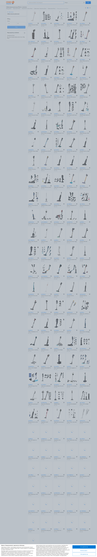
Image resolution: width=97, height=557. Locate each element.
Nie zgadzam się (84, 554)
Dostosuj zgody (83, 550)
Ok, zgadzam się (84, 546)
